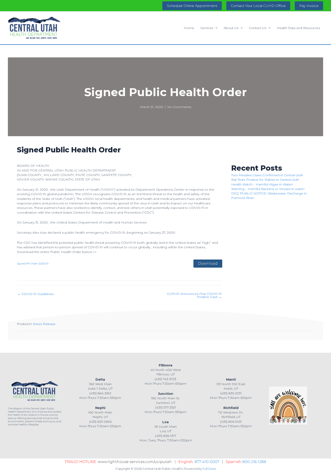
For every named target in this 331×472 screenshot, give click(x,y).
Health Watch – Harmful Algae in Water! (262, 184)
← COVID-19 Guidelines (35, 294)
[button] (192, 5)
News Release (44, 324)
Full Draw (209, 468)
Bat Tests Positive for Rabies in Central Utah (265, 180)
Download (208, 263)
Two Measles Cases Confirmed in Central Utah (267, 175)
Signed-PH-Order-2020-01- (33, 263)
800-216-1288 (254, 462)
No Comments (179, 107)
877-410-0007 (207, 462)
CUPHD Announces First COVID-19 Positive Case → (194, 295)
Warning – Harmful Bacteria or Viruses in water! (267, 189)
